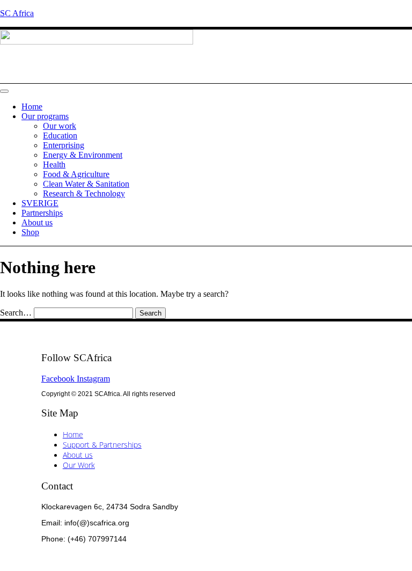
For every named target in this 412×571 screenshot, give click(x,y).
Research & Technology (84, 193)
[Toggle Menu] (4, 91)
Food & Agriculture (76, 174)
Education (60, 135)
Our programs (45, 116)
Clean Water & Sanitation (86, 183)
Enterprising (63, 145)
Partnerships (42, 212)
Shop (30, 232)
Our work (59, 125)
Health (54, 164)
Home (31, 106)
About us (37, 222)
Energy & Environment (82, 154)
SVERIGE (39, 203)
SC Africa (17, 13)
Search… (16, 312)
